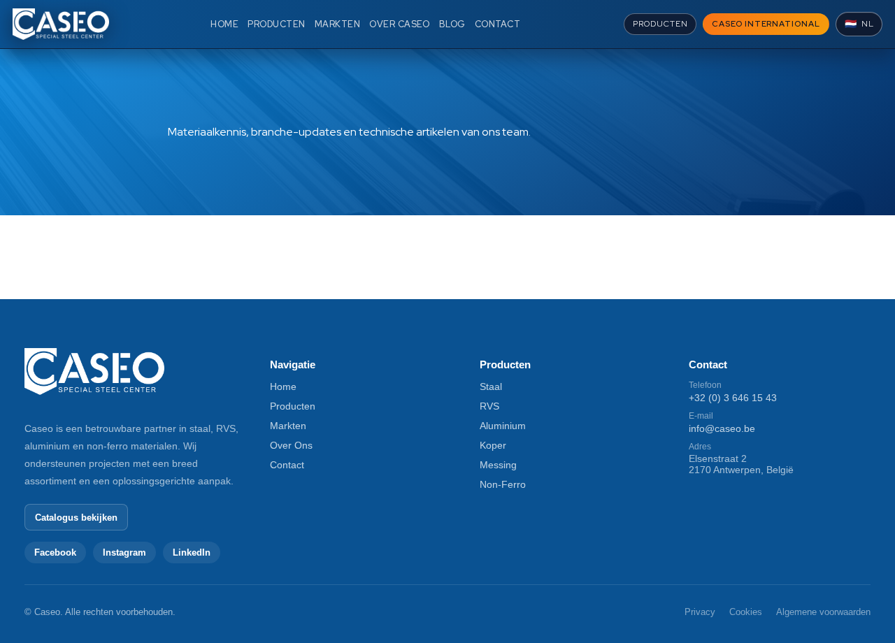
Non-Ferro (503, 484)
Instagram (124, 552)
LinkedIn (191, 552)
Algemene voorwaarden (823, 612)
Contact (287, 464)
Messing (498, 464)
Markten (288, 425)
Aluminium (503, 425)
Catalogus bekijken (76, 517)
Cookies (745, 612)
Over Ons (291, 445)
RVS (489, 406)
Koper (493, 445)
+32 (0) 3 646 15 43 (733, 397)
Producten (292, 406)
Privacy (700, 612)
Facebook (55, 552)
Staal (491, 386)
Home (283, 386)
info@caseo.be (722, 428)
